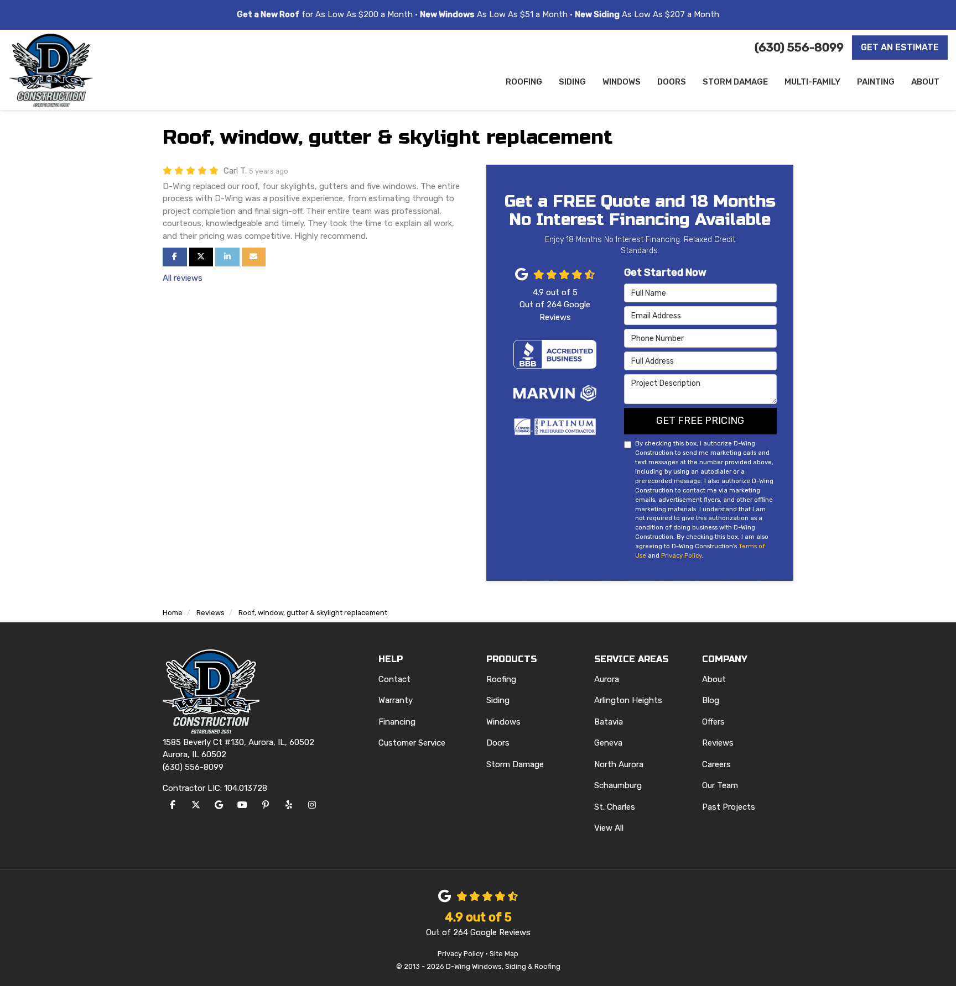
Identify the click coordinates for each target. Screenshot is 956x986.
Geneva (608, 743)
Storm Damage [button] (735, 82)
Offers (713, 722)
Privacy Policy (681, 555)
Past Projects (728, 807)
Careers (716, 764)
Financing (396, 722)
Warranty (395, 700)
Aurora (606, 679)
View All (609, 828)
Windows (503, 722)
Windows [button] (621, 82)
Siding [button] (572, 82)
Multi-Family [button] (812, 82)
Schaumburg (618, 785)
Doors (498, 743)
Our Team (720, 785)
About (714, 679)
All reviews (182, 278)
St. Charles (614, 807)
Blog (710, 700)
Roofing (501, 679)
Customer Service (411, 743)
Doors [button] (671, 82)
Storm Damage (515, 764)
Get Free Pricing (700, 421)
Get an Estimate (900, 47)
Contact (394, 679)
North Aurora (618, 764)
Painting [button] (876, 82)
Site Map (504, 954)
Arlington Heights (628, 700)
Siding (498, 700)
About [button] (925, 82)
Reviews (718, 743)
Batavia (608, 722)
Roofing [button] (524, 82)
